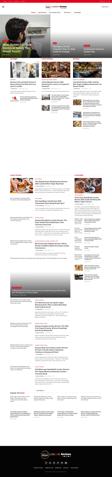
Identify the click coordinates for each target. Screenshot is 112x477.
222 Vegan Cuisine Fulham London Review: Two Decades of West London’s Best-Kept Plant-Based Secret (20, 414)
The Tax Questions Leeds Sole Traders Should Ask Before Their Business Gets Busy (29, 98)
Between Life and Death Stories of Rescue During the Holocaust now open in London (23, 84)
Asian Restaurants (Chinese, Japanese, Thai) (46, 241)
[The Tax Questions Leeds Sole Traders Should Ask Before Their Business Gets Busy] (14, 99)
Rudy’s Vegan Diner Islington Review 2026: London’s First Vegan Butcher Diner (92, 220)
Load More (39, 390)
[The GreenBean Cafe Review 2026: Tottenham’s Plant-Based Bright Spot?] (21, 205)
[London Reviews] (56, 7)
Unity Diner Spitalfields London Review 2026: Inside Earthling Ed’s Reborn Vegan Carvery (87, 200)
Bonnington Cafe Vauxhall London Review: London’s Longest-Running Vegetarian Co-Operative (92, 257)
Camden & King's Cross (41, 323)
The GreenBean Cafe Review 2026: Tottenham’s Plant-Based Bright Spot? (50, 202)
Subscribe (105, 7)
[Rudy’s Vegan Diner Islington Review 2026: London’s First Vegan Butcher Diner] (79, 221)
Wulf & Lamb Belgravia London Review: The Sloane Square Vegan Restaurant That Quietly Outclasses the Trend (92, 124)
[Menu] (3, 7)
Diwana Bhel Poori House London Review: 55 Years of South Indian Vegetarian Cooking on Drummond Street (51, 350)
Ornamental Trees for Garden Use (94, 50)
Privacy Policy (38, 468)
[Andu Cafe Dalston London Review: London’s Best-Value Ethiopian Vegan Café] (79, 268)
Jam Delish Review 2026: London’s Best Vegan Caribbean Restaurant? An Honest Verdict (87, 84)
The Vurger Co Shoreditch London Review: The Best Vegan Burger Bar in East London (67, 413)
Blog (55, 43)
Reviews (67, 12)
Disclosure (74, 468)
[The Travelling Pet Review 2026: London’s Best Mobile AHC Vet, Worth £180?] (79, 239)
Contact (23, 1)
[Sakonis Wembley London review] (79, 249)
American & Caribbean (79, 79)
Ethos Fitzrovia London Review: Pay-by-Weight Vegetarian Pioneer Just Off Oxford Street (91, 413)
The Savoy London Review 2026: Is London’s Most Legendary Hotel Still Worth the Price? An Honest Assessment (60, 108)
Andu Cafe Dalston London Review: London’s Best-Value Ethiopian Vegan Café (92, 267)
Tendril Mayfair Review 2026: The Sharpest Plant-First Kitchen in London (92, 230)
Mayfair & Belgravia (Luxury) (49, 79)
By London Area (54, 12)
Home (33, 12)
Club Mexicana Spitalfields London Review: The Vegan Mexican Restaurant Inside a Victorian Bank (52, 371)
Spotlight (77, 12)
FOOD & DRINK (38, 198)
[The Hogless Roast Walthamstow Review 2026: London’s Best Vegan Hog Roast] (21, 185)
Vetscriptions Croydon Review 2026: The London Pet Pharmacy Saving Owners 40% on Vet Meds (92, 114)
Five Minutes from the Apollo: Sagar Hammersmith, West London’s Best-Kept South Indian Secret (51, 305)
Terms (10, 1)
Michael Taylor (46, 88)
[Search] (109, 1)
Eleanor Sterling (40, 186)
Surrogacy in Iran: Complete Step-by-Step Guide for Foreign (64, 49)
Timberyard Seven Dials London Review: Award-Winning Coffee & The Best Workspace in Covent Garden (38, 291)
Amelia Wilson (39, 250)
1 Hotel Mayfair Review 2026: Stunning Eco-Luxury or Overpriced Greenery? (55, 84)
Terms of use (49, 468)
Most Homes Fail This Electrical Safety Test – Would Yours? (18, 48)
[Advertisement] (87, 136)
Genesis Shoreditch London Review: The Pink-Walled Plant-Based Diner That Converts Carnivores (51, 222)
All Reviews (42, 12)
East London (38, 179)
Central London (39, 217)
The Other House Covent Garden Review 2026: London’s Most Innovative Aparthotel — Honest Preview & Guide (60, 97)
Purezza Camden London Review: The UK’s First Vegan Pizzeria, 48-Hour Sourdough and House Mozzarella (52, 328)
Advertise (16, 1)
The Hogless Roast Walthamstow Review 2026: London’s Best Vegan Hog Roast (51, 182)
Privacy (5, 1)
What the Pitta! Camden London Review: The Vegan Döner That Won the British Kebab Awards (92, 277)
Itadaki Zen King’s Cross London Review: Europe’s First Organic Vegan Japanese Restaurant (44, 413)
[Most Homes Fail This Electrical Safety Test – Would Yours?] (25, 36)
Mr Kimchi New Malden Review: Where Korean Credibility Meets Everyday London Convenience (52, 245)
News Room (14, 88)
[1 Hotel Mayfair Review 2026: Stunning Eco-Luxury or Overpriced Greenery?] (56, 70)
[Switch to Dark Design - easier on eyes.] (107, 1)
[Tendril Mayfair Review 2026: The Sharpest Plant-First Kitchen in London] (79, 230)
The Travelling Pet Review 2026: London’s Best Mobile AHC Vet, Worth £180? (93, 239)
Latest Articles (47, 59)
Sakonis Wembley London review (91, 247)
